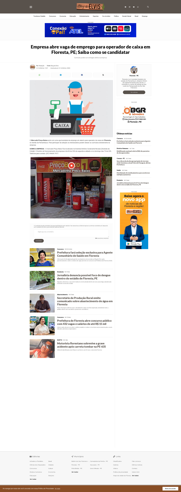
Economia (63, 16)
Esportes (96, 16)
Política (116, 16)
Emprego (145, 16)
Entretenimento (84, 16)
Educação (73, 16)
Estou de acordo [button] (170, 488)
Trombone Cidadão (39, 16)
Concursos (52, 16)
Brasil (136, 16)
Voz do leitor (106, 16)
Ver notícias (134, 92)
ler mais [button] (57, 488)
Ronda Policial (126, 16)
